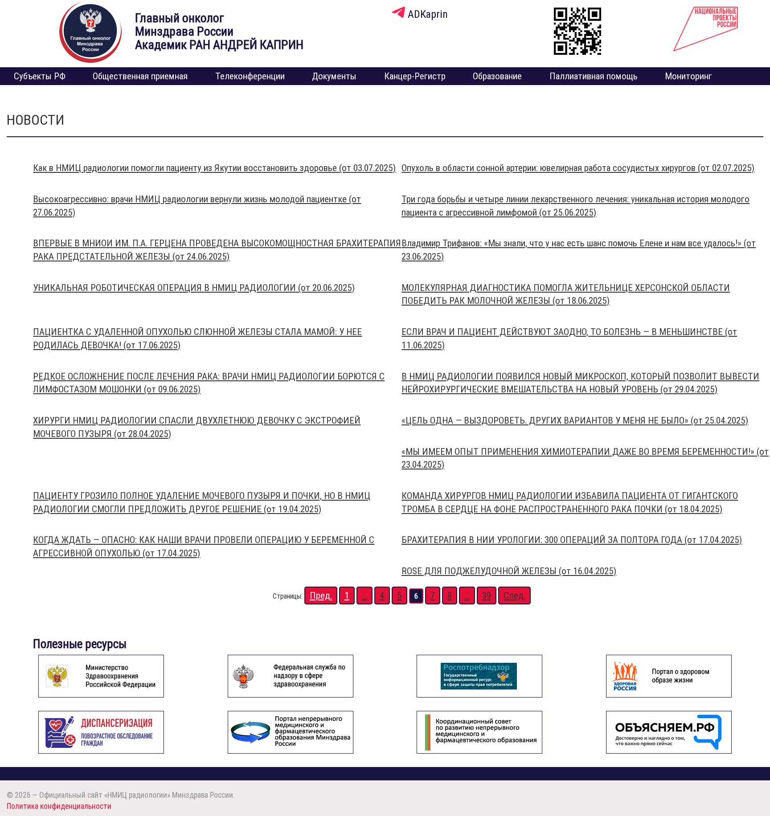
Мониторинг (688, 76)
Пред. (321, 595)
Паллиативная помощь (593, 76)
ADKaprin (426, 14)
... (364, 595)
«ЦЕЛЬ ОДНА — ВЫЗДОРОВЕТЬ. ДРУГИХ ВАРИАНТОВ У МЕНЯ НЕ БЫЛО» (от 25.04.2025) (574, 420)
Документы (334, 76)
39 (486, 595)
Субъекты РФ (40, 76)
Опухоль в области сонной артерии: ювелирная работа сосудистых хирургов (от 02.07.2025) (577, 168)
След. (514, 595)
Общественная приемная (140, 76)
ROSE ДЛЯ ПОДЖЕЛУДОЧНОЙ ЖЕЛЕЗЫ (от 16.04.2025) (508, 571)
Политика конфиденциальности (59, 806)
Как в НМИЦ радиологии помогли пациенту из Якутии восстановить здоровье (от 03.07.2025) (214, 168)
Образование (497, 76)
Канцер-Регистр (415, 76)
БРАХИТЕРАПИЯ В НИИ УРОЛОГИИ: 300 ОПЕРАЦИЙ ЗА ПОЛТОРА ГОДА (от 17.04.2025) (571, 540)
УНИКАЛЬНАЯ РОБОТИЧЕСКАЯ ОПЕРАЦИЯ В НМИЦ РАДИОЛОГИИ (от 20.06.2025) (194, 288)
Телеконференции (250, 76)
